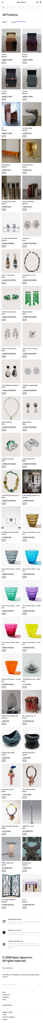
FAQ (3, 992)
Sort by (18, 22)
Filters (4, 22)
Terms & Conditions (8, 1017)
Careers (4, 1019)
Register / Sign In (7, 1012)
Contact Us (6, 994)
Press (4, 999)
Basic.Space (21, 2)
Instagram (5, 997)
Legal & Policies (7, 1005)
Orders (4, 1014)
